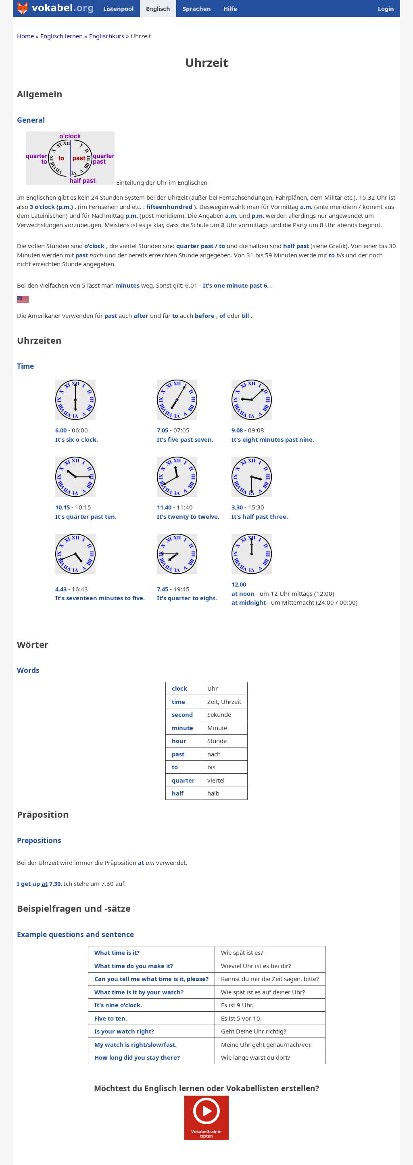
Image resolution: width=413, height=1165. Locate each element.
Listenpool (118, 8)
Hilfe (230, 8)
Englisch (158, 8)
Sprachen (197, 8)
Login (386, 8)
